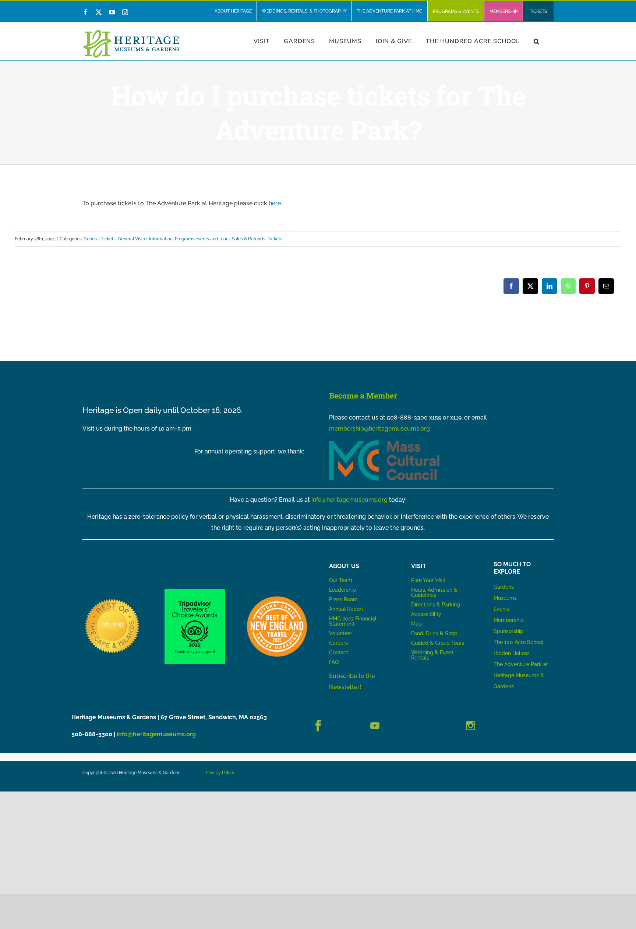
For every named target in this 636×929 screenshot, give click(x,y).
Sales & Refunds (248, 238)
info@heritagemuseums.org (349, 499)
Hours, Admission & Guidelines (434, 592)
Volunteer (340, 633)
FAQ (334, 662)
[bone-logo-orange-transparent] (277, 599)
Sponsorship (508, 631)
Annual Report (347, 609)
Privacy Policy (220, 772)
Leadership (342, 590)
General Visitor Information (145, 238)
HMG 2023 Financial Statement (353, 621)
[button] (537, 41)
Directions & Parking (435, 605)
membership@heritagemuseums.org (379, 428)
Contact (338, 652)
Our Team (340, 580)
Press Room (343, 599)
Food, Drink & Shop (434, 633)
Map (416, 624)
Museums (505, 598)
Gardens (504, 587)
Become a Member (363, 395)
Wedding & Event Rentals (432, 655)
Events (502, 609)
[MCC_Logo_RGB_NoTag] (384, 442)
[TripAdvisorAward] (195, 591)
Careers (338, 643)
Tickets (275, 238)
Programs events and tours (202, 238)
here (275, 203)
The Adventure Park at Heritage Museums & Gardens (521, 675)
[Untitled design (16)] (112, 599)
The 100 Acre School (519, 642)
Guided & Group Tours (437, 643)
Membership (509, 620)
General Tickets (100, 238)
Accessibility (426, 614)
